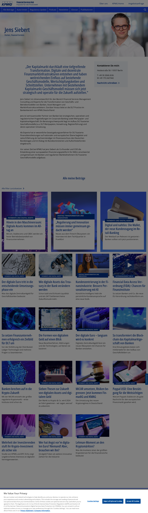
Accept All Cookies (133, 501)
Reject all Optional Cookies (113, 501)
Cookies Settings (93, 501)
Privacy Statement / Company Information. (35, 511)
